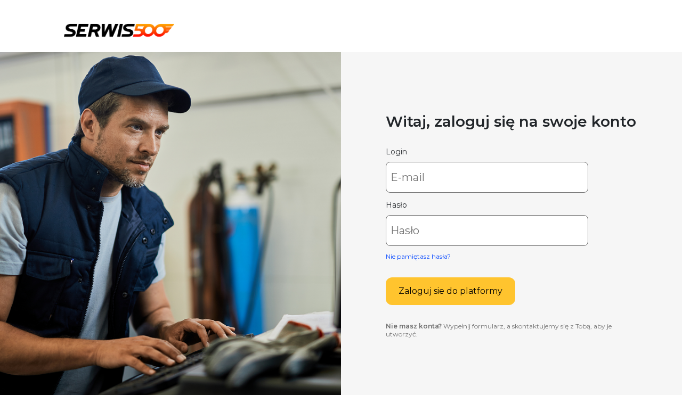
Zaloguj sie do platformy (450, 291)
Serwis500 (119, 28)
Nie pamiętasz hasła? (418, 256)
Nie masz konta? (414, 326)
